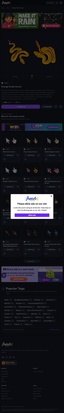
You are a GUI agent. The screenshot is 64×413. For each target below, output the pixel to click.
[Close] (51, 196)
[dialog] (32, 206)
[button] (32, 215)
